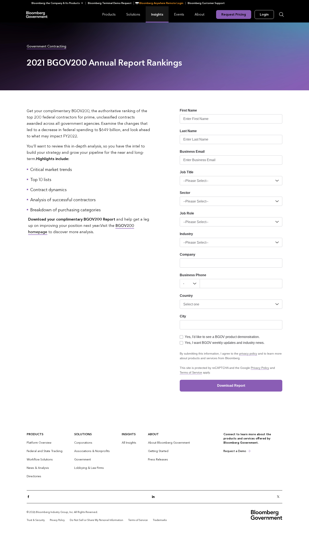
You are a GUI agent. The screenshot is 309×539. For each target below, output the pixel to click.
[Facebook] (30, 497)
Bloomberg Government (37, 14)
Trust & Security (36, 520)
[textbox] (241, 283)
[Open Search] (281, 14)
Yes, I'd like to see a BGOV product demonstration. (222, 337)
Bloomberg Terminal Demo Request (110, 3)
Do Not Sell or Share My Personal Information (96, 520)
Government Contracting (46, 46)
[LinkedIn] (154, 497)
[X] (279, 497)
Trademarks (160, 520)
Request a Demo (234, 451)
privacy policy (248, 353)
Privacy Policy (260, 367)
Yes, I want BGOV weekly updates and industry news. (224, 342)
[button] (59, 3)
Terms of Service (191, 372)
